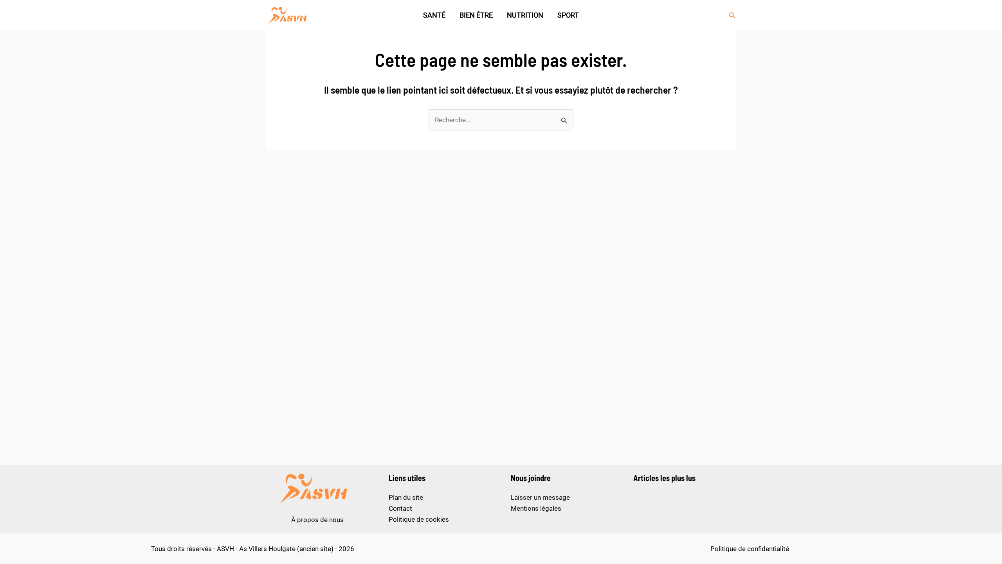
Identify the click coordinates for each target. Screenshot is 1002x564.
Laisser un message (540, 497)
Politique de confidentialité (749, 549)
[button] (732, 15)
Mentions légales (536, 508)
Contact (400, 508)
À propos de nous (317, 520)
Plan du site (406, 497)
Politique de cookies (419, 519)
